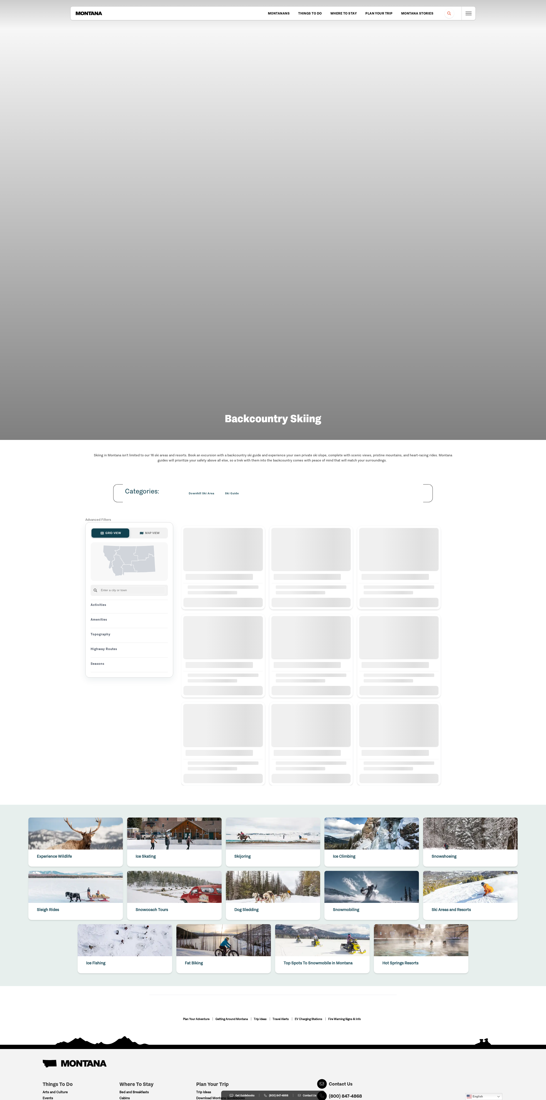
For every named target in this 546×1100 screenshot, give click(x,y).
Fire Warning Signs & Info (344, 1019)
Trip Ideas (260, 1019)
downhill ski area (201, 493)
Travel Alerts (281, 1019)
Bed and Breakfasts (134, 1092)
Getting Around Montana (231, 1019)
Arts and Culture (55, 1092)
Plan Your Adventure (196, 1019)
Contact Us (341, 1084)
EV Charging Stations (309, 1019)
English (477, 1096)
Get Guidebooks (244, 1095)
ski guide (232, 493)
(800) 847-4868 (278, 1095)
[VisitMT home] (89, 13)
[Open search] (449, 13)
